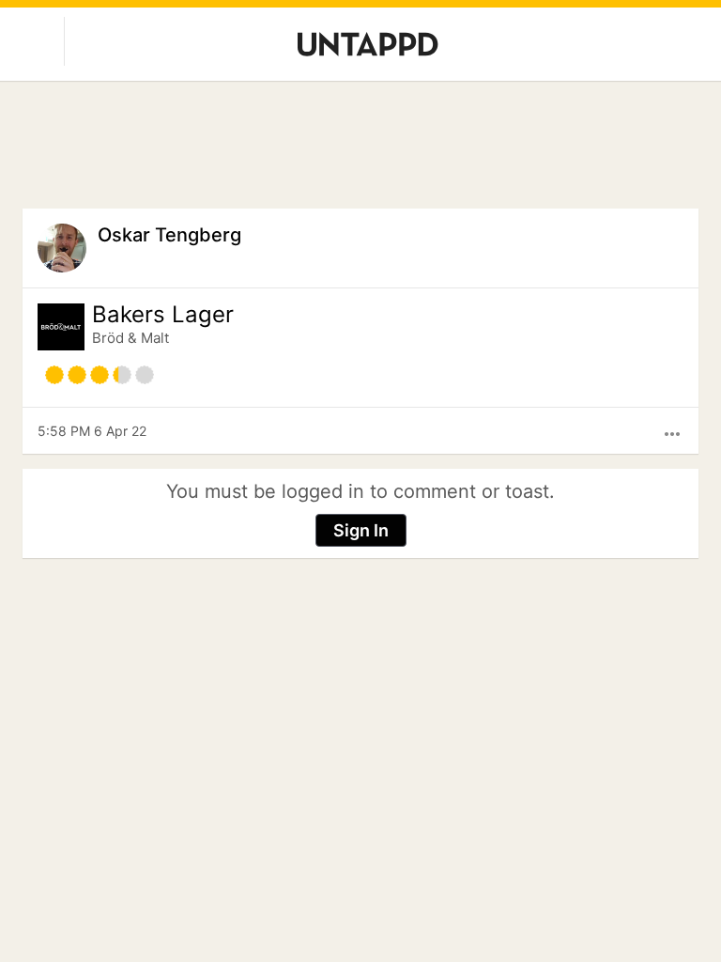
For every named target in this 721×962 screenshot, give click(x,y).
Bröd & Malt (130, 338)
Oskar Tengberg (169, 235)
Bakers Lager (163, 314)
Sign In (361, 530)
